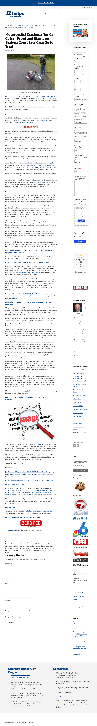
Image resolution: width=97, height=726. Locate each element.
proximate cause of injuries (28, 272)
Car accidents (77, 621)
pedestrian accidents (34, 492)
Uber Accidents (77, 423)
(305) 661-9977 (90, 7)
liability (7, 216)
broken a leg (76, 648)
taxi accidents (46, 492)
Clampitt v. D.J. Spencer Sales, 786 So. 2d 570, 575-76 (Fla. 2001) (27, 472)
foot (85, 648)
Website (7, 600)
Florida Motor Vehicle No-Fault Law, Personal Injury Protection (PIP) (80, 379)
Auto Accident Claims (17, 534)
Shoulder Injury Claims (80, 409)
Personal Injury (77, 402)
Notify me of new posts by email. (14, 617)
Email (7, 592)
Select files (81, 221)
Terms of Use (78, 237)
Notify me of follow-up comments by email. (17, 611)
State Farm (39, 98)
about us (38, 530)
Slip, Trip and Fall (78, 413)
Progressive (76, 636)
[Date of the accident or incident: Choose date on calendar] (85, 99)
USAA (82, 636)
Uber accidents (83, 626)
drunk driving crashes (19, 492)
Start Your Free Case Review (46, 3)
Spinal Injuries (77, 416)
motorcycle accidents (42, 490)
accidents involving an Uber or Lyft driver (19, 494)
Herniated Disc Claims (79, 395)
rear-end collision (11, 298)
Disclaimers (76, 654)
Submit (80, 241)
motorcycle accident (27, 122)
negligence (37, 182)
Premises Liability (78, 406)
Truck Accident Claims (79, 420)
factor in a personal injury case (46, 444)
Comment (8, 563)
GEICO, (78, 634)
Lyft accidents (77, 399)
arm (82, 648)
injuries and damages (42, 120)
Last (83, 74)
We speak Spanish (11, 530)
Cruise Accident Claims (80, 373)
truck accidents (17, 490)
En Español (59, 696)
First (75, 74)
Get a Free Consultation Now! (20, 677)
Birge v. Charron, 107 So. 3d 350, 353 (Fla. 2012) (22, 294)
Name (7, 583)
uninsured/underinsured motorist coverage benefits (38, 165)
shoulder (78, 646)
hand (83, 646)
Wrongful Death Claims (80, 432)
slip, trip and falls (28, 490)
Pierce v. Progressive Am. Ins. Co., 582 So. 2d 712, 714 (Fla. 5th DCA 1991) (31, 480)
